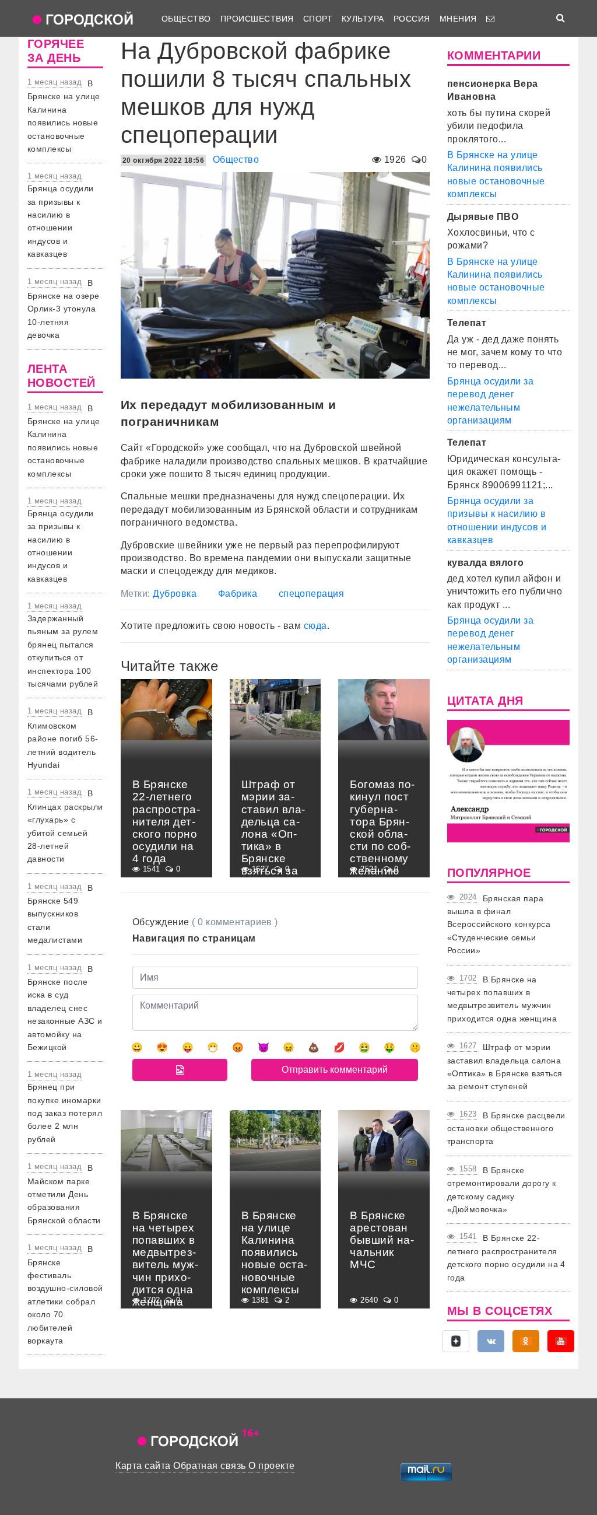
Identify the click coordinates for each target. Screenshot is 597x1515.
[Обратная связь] (490, 18)
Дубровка (174, 594)
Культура (363, 18)
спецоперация (312, 594)
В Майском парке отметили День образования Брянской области (64, 1194)
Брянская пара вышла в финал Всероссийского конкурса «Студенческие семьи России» (498, 925)
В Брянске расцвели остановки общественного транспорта (506, 1128)
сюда (315, 626)
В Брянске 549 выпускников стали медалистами (60, 914)
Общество (186, 18)
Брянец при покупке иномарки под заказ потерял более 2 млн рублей (64, 1113)
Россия (412, 18)
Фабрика (237, 594)
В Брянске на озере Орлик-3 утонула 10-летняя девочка (63, 309)
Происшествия (257, 18)
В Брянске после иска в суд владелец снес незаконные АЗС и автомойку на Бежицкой (65, 1008)
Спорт (317, 18)
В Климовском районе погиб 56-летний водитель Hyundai (63, 738)
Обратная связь (209, 1466)
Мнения (458, 18)
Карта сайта (142, 1466)
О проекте (271, 1466)
